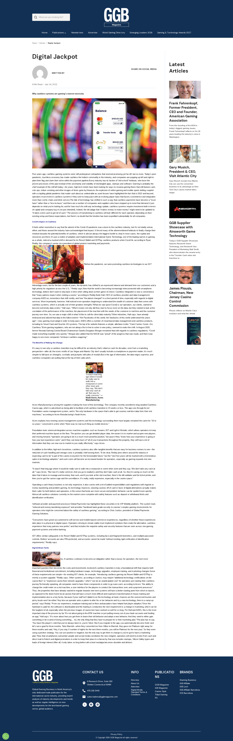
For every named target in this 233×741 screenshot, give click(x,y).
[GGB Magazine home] (116, 17)
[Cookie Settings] (5, 736)
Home (34, 43)
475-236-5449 (93, 690)
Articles (42, 43)
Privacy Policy (116, 734)
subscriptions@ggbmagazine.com (102, 697)
